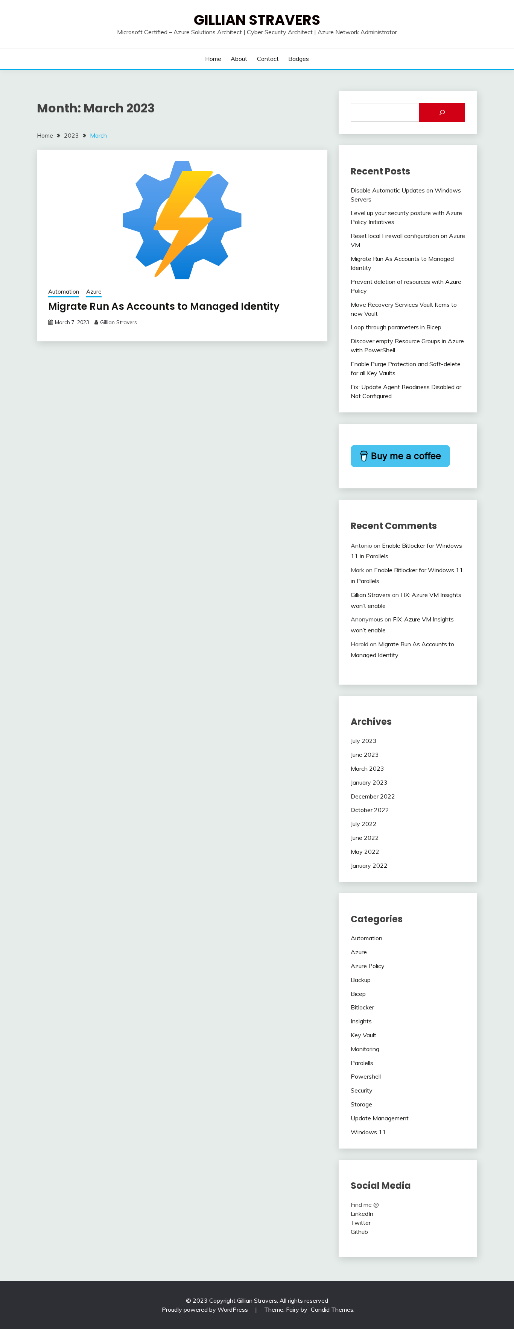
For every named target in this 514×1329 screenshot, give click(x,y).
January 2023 (369, 782)
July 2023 (364, 740)
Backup (361, 979)
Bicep (358, 993)
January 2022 (369, 865)
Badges (298, 58)
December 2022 (373, 796)
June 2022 (365, 837)
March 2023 (367, 768)
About (239, 58)
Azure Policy (368, 966)
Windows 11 (368, 1132)
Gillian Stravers (257, 20)
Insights (361, 1021)
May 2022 (365, 851)
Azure (94, 291)
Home (213, 58)
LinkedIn (362, 1213)
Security (362, 1090)
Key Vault (363, 1035)
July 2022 (364, 823)
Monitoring (365, 1049)
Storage (361, 1104)
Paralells (362, 1063)
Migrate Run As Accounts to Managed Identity (164, 306)
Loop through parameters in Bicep (396, 327)
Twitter (361, 1222)
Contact (268, 58)
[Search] (442, 112)
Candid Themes (332, 1309)
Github (359, 1231)
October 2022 (370, 810)
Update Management (380, 1118)
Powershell (366, 1076)
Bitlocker (362, 1007)
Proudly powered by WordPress (205, 1309)
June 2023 (365, 754)
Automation (63, 291)
